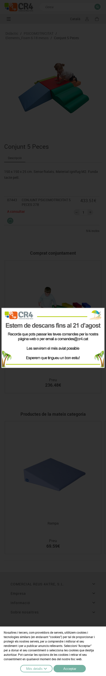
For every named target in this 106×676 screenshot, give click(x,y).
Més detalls (34, 669)
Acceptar (69, 669)
